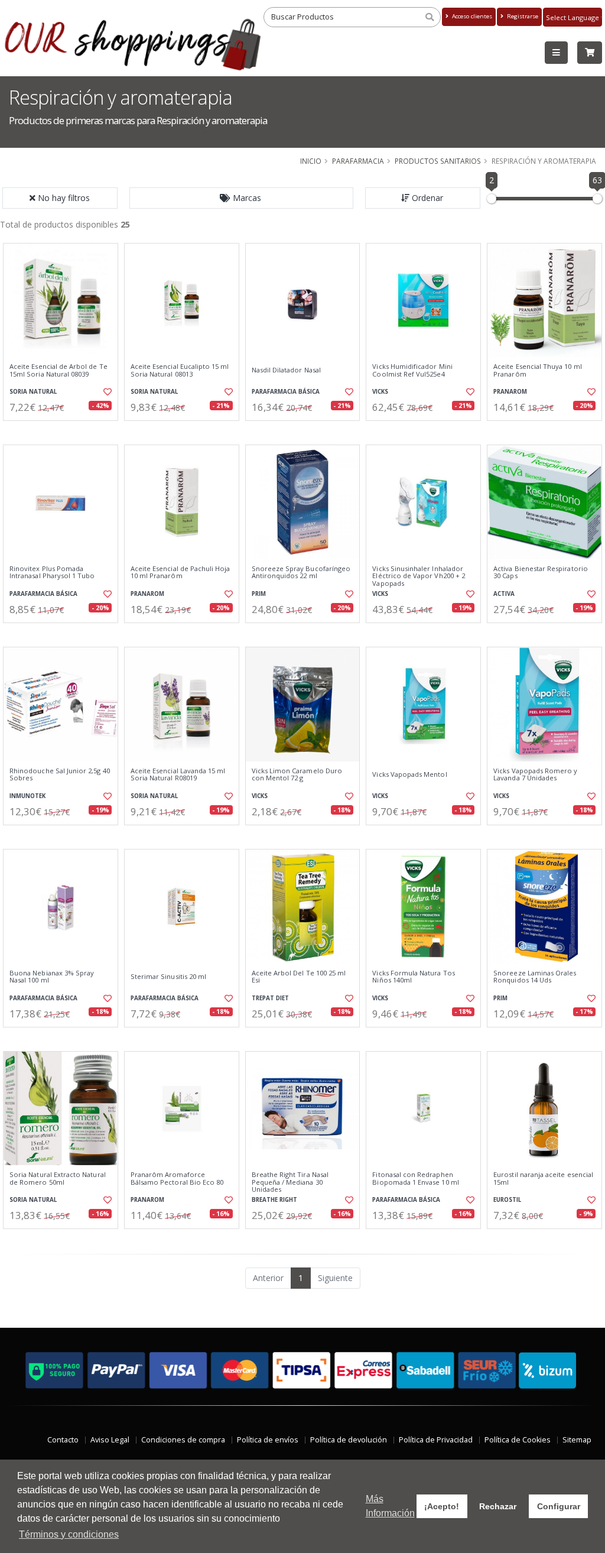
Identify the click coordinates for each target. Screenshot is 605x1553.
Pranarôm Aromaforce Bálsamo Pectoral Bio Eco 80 (177, 1178)
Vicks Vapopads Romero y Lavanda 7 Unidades (535, 774)
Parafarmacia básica (286, 391)
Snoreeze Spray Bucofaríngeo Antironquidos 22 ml (301, 572)
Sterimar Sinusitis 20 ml (168, 976)
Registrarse (521, 16)
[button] (241, 198)
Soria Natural (33, 391)
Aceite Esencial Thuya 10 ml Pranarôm (537, 370)
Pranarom (510, 391)
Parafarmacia (358, 161)
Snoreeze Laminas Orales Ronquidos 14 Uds (534, 977)
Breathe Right (274, 1200)
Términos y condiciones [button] (69, 1534)
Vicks (380, 391)
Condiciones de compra (183, 1440)
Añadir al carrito (64, 430)
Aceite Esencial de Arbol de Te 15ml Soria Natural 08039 (58, 370)
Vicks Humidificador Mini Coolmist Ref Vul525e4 (412, 370)
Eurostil (507, 1200)
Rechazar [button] (497, 1506)
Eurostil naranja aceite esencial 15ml (543, 1178)
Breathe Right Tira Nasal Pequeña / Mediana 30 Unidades (290, 1182)
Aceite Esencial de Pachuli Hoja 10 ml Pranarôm (180, 572)
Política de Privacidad (436, 1440)
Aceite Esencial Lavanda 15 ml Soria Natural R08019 (178, 774)
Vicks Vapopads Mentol (409, 774)
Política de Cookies (517, 1440)
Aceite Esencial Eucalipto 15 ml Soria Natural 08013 (180, 370)
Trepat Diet (270, 998)
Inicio (310, 161)
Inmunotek (27, 796)
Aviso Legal (109, 1440)
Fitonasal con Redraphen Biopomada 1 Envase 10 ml (415, 1178)
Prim (259, 594)
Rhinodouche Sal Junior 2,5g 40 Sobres (59, 774)
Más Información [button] (390, 1506)
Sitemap (576, 1440)
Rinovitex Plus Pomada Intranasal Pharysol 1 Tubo (52, 572)
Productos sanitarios (438, 161)
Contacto (63, 1440)
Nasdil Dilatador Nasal (286, 370)
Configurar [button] (558, 1506)
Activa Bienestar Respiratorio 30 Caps (540, 572)
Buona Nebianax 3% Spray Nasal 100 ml (51, 977)
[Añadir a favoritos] (107, 391)
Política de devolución (348, 1440)
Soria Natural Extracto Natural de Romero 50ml (57, 1178)
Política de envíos (267, 1440)
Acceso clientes (471, 16)
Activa (504, 594)
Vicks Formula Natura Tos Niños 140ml (413, 977)
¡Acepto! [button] (441, 1506)
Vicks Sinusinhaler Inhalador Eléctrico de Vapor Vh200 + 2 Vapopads (418, 576)
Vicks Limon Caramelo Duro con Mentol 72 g (297, 774)
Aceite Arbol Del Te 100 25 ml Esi (299, 977)
